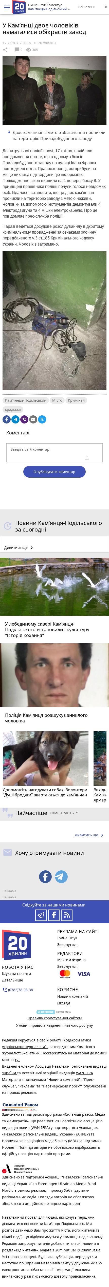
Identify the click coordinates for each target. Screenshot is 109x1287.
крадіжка (13, 409)
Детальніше (12, 980)
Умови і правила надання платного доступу (54, 1025)
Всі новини (86, 7)
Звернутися (67, 944)
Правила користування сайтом (55, 1018)
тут (17, 1059)
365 (32, 50)
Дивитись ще (19, 548)
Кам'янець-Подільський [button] (47, 9)
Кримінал (76, 400)
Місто (57, 400)
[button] (7, 7)
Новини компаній (72, 996)
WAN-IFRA (84, 1072)
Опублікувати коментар (54, 471)
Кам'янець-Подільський (25, 400)
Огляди (63, 1003)
